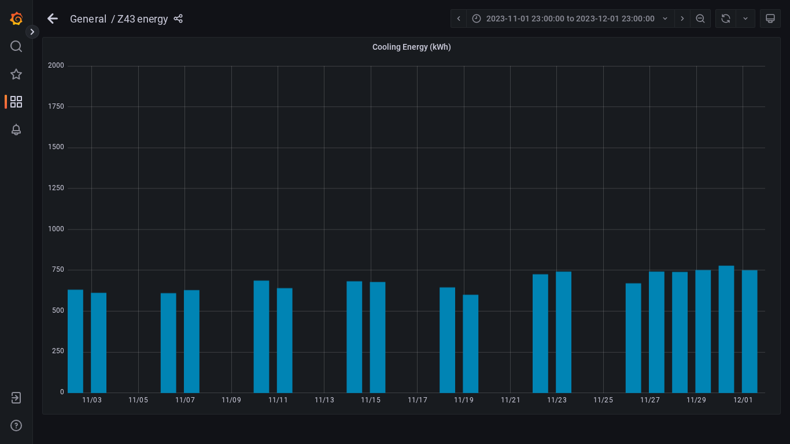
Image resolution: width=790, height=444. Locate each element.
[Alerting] (16, 129)
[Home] (16, 18)
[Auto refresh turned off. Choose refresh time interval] (745, 18)
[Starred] (16, 74)
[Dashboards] (16, 102)
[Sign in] (16, 398)
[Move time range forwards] (682, 18)
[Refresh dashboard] (725, 18)
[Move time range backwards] (458, 18)
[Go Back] (52, 18)
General (88, 19)
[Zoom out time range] (700, 18)
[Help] (16, 425)
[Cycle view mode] (770, 18)
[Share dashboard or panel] (178, 18)
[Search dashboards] (16, 46)
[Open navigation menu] (32, 32)
